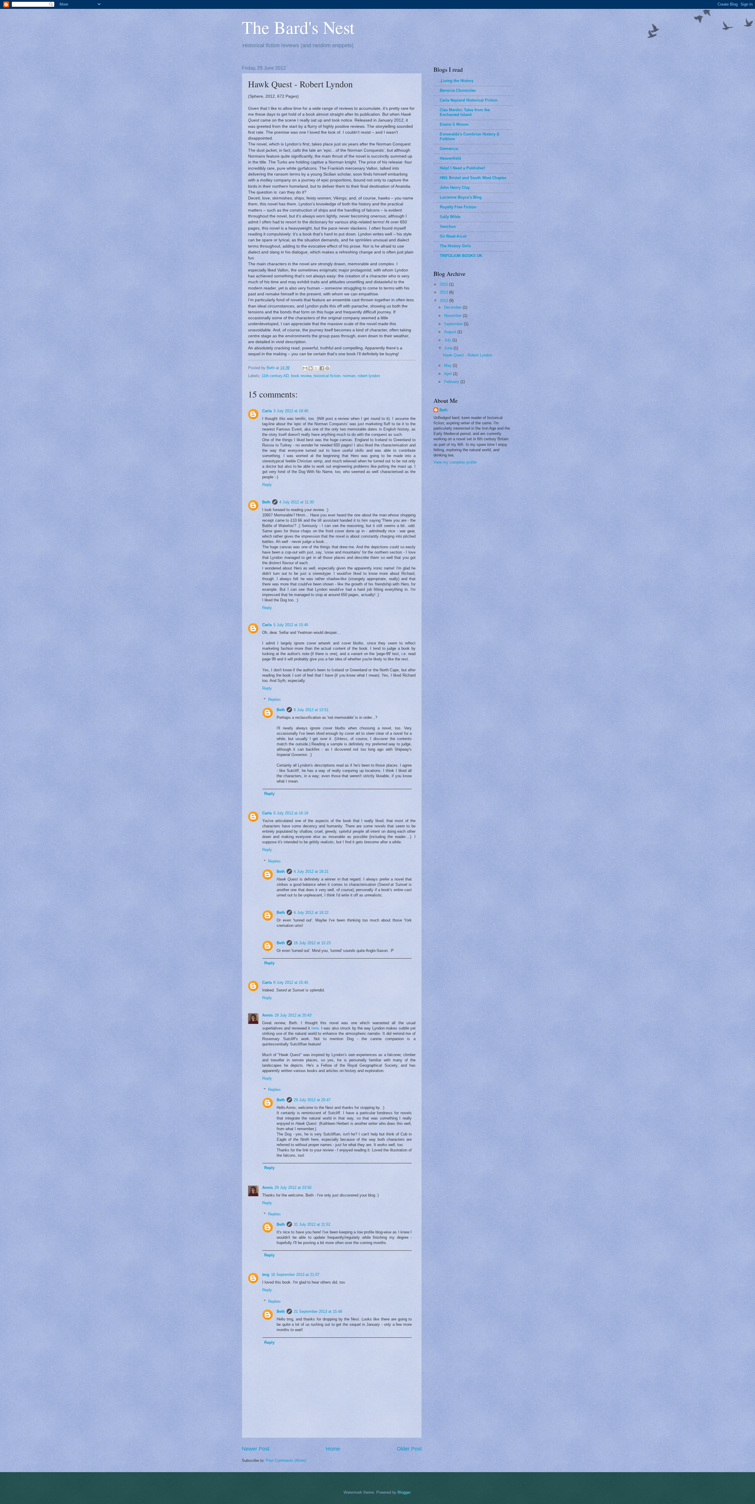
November (453, 315)
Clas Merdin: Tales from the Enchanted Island (465, 112)
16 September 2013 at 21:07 (295, 1274)
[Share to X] (316, 368)
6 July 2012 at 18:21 (311, 871)
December (453, 307)
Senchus (448, 226)
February (452, 381)
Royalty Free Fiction (458, 207)
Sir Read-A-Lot (453, 236)
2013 (444, 292)
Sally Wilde (450, 217)
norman (349, 376)
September (454, 324)
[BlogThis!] (311, 368)
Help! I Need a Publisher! (462, 168)
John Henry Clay (455, 187)
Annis (267, 1015)
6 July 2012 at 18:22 (311, 912)
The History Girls (455, 246)
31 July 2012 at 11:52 (312, 1224)
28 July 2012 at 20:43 (293, 1015)
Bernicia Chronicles (458, 90)
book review (301, 376)
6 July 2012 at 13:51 (311, 710)
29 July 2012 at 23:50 (293, 1187)
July (448, 340)
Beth (266, 502)
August (450, 332)
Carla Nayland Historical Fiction (469, 100)
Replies (274, 699)
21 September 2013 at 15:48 (318, 1311)
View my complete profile (455, 462)
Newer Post (255, 1449)
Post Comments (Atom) (286, 1460)
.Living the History (456, 80)
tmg (265, 1274)
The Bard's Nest (298, 27)
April (448, 374)
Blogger (404, 1492)
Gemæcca (449, 148)
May (448, 365)
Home (333, 1449)
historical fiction (327, 376)
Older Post (409, 1449)
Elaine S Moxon (454, 124)
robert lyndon (369, 376)
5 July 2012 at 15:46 (290, 625)
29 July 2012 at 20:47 (312, 1100)
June (449, 348)
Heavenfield (450, 158)
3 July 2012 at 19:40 (290, 411)
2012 (444, 300)
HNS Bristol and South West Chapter (473, 178)
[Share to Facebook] (322, 368)
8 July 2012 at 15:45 (290, 982)
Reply (267, 484)
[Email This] (305, 368)
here (315, 1028)
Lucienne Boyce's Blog (461, 197)
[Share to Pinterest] (327, 368)
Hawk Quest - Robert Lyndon (467, 355)
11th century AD (275, 376)
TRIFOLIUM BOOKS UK (461, 255)
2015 (444, 284)
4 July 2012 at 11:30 (296, 502)
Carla (267, 411)
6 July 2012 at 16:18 (290, 813)
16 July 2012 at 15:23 (312, 943)
